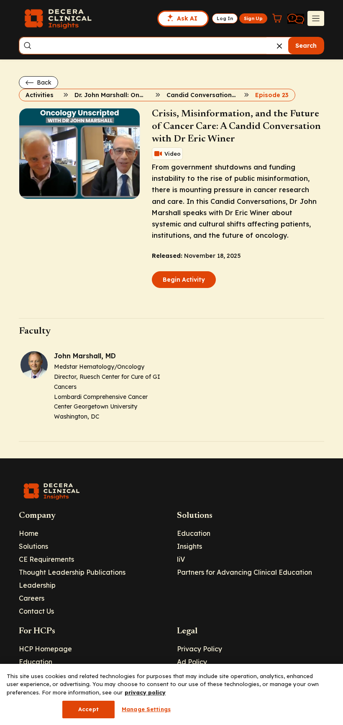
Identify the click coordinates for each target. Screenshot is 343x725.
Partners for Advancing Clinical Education (244, 572)
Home (28, 533)
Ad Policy (192, 662)
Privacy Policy (199, 649)
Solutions (33, 546)
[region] (171, 694)
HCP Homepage (45, 649)
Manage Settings (146, 709)
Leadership (37, 585)
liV (181, 559)
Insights (189, 546)
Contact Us (36, 611)
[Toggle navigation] (315, 18)
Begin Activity (184, 279)
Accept (88, 709)
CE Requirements (46, 559)
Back (43, 82)
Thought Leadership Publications (72, 572)
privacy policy (145, 692)
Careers (31, 598)
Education (193, 533)
